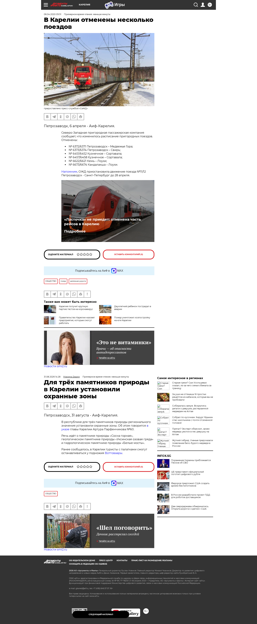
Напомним (69, 171)
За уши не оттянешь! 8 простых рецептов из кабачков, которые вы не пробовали (192, 397)
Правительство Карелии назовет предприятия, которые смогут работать (77, 320)
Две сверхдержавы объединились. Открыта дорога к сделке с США (190, 507)
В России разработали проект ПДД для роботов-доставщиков (190, 496)
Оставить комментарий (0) (128, 254)
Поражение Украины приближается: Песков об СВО (191, 461)
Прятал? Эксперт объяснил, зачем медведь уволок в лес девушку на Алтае (190, 431)
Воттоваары (113, 453)
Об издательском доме (82, 560)
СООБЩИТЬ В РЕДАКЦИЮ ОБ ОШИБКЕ (88, 564)
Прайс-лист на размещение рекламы (151, 560)
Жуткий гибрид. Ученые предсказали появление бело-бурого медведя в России (192, 443)
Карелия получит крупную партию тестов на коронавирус (76, 307)
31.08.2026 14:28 (52, 376)
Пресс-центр (106, 560)
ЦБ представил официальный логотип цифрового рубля (187, 473)
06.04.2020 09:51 (52, 14)
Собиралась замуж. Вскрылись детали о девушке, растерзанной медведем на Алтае (190, 408)
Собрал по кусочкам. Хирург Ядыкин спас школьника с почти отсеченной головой (192, 420)
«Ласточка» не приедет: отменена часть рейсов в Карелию (102, 221)
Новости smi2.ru (55, 366)
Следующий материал (101, 614)
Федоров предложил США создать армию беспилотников (190, 484)
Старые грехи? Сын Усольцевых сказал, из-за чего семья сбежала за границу (191, 385)
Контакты (122, 560)
